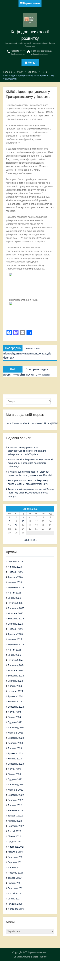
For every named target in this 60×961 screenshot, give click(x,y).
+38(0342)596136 (18, 51)
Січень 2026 (14, 598)
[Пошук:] (29, 401)
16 (16, 525)
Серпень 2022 (15, 800)
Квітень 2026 (15, 582)
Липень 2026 (15, 566)
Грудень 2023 (15, 722)
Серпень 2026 (15, 561)
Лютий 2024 (14, 712)
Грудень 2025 (15, 603)
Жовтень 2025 (15, 613)
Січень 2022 (14, 836)
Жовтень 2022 (15, 789)
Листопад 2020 (16, 909)
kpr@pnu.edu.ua (17, 54)
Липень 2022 (15, 805)
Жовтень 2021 (15, 852)
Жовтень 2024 (15, 670)
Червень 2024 (15, 691)
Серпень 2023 (15, 743)
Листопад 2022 (16, 784)
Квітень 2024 (15, 701)
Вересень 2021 (16, 857)
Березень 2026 (16, 587)
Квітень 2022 (15, 820)
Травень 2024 (15, 696)
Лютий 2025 (14, 649)
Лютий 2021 (14, 893)
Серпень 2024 (15, 680)
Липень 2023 (15, 748)
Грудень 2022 (15, 779)
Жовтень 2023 (15, 732)
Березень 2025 (16, 644)
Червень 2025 (15, 629)
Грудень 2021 (15, 841)
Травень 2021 (15, 878)
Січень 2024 (14, 717)
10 (23, 521)
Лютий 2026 (14, 592)
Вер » (34, 540)
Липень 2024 (15, 686)
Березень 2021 (16, 888)
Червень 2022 (15, 810)
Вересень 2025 (16, 618)
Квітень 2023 (15, 758)
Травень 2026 (15, 577)
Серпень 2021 (15, 862)
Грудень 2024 (15, 660)
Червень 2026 (15, 572)
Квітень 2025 (15, 639)
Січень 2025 (14, 655)
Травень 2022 (15, 815)
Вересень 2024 (16, 675)
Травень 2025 (15, 634)
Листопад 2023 (16, 727)
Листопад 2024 (16, 665)
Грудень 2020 (15, 903)
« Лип (27, 540)
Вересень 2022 (16, 795)
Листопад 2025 (16, 608)
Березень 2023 (16, 763)
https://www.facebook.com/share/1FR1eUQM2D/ (32, 423)
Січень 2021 (14, 898)
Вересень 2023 (16, 738)
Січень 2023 (14, 774)
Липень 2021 (15, 867)
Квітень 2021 (15, 883)
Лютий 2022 (14, 831)
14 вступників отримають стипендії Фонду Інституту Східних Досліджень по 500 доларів (31, 492)
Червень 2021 (15, 872)
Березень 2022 (16, 826)
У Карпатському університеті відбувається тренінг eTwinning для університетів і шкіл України (27, 451)
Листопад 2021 (16, 846)
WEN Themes (39, 956)
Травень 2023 (15, 753)
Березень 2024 (16, 706)
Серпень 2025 (15, 623)
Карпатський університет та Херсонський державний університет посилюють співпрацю (30, 463)
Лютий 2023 (14, 769)
